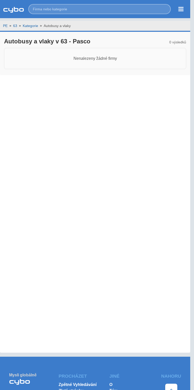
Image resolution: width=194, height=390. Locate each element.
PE (5, 26)
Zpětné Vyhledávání (77, 384)
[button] (99, 9)
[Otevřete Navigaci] (181, 9)
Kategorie (30, 26)
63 (15, 26)
